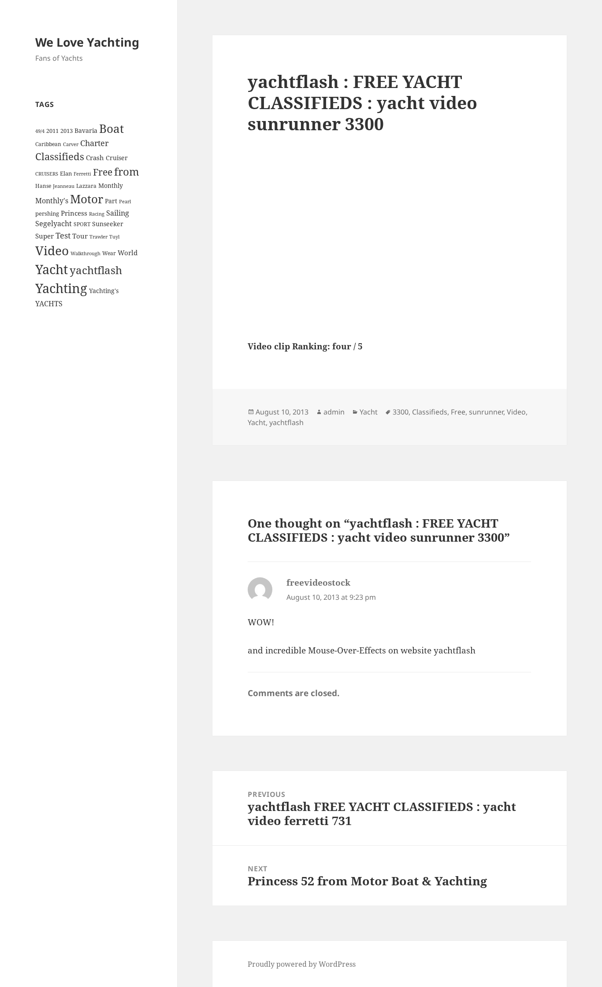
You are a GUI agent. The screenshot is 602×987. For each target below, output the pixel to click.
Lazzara (86, 186)
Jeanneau (63, 186)
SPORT (82, 224)
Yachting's (104, 290)
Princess (74, 213)
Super (44, 235)
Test (63, 235)
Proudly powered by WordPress (302, 964)
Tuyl (114, 237)
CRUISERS (46, 174)
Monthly (110, 185)
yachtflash (96, 270)
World (127, 252)
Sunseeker (107, 224)
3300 (401, 412)
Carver (70, 144)
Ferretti (82, 174)
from (126, 171)
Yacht (51, 269)
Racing (96, 214)
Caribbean (48, 144)
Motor (86, 199)
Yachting (61, 288)
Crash (95, 157)
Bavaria (85, 130)
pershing (47, 213)
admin (334, 412)
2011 (52, 131)
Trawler (98, 237)
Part (111, 201)
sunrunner (486, 412)
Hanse (43, 186)
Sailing (117, 213)
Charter (94, 143)
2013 (66, 131)
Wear (109, 253)
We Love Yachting (87, 42)
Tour (80, 235)
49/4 (40, 131)
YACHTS (49, 303)
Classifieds (59, 156)
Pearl (125, 201)
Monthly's (51, 200)
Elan (66, 173)
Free (102, 171)
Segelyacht (53, 223)
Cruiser (117, 158)
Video (52, 250)
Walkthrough (85, 253)
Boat (111, 128)
